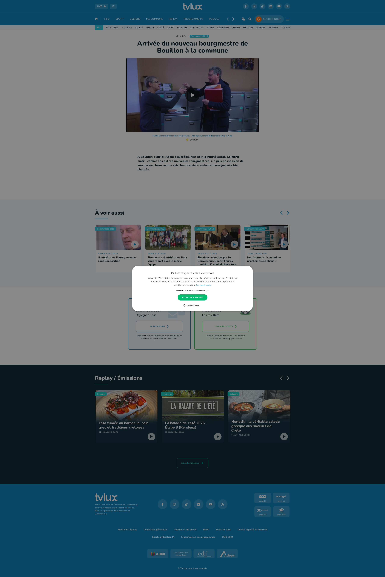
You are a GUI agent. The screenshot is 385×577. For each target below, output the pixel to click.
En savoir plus (203, 285)
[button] (192, 290)
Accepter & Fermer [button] (192, 297)
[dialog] (192, 288)
